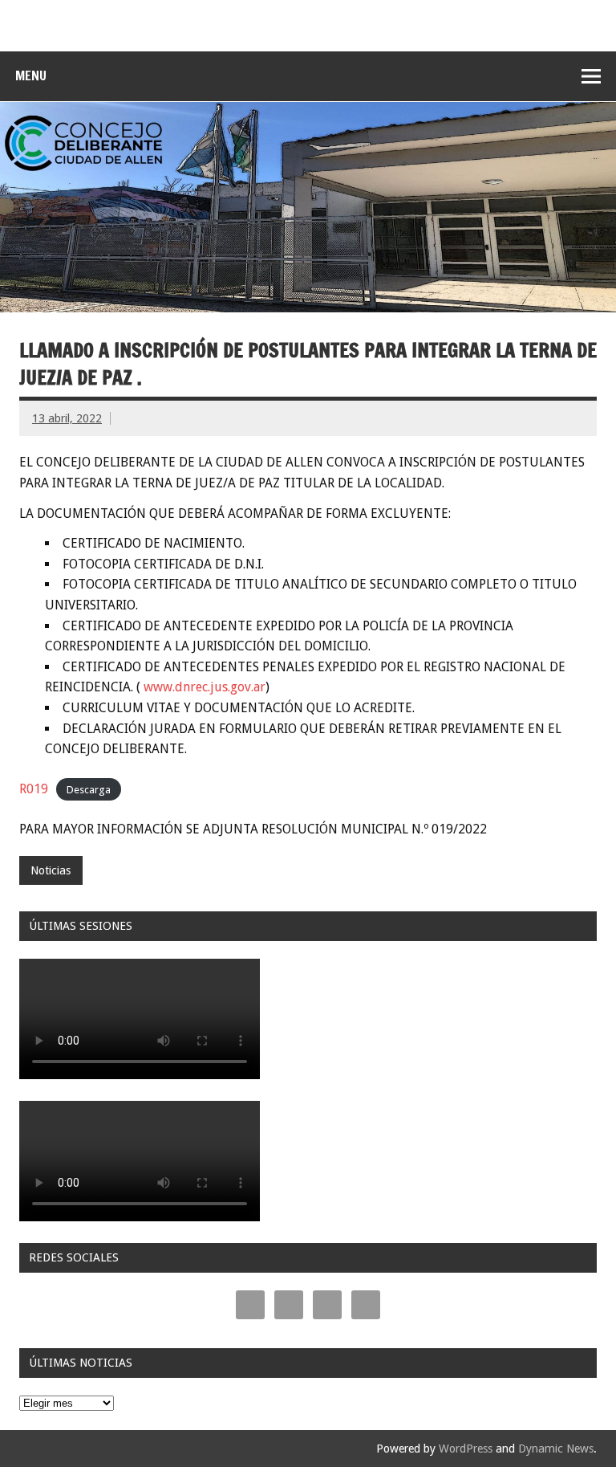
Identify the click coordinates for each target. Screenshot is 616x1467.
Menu (31, 75)
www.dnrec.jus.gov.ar (204, 687)
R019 (33, 789)
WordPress (465, 1448)
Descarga (89, 790)
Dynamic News (556, 1448)
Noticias (50, 870)
